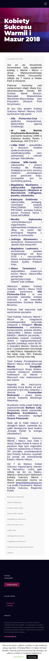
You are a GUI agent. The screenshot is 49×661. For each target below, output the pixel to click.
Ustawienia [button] (18, 656)
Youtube (9, 605)
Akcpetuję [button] (32, 657)
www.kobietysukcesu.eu (29, 482)
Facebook (10, 603)
